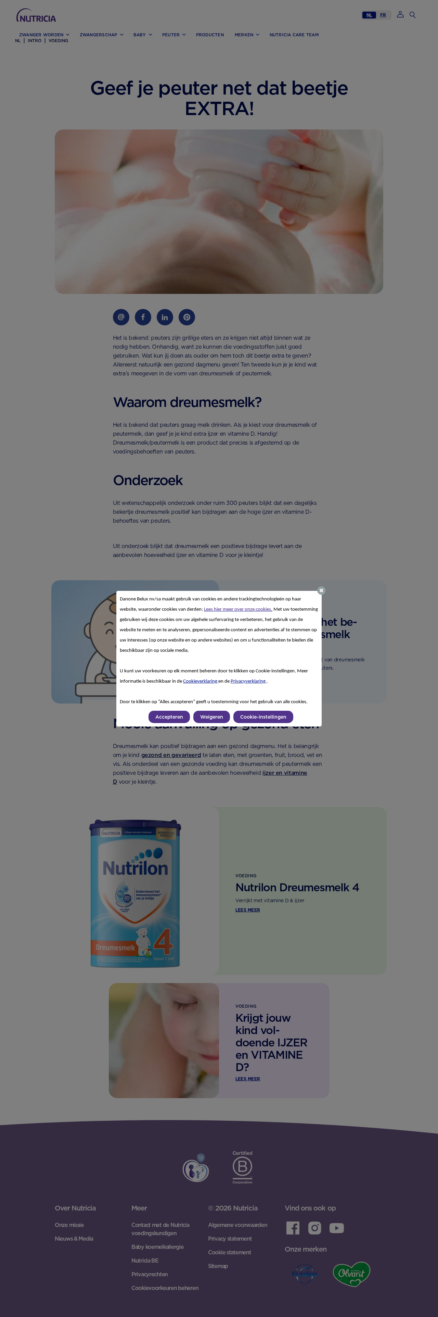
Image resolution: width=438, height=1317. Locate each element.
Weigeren (211, 717)
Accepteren (169, 717)
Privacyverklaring (249, 681)
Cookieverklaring (200, 681)
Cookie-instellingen (263, 717)
